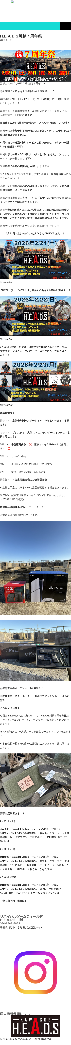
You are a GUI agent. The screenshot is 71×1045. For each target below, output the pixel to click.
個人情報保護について (16, 1013)
